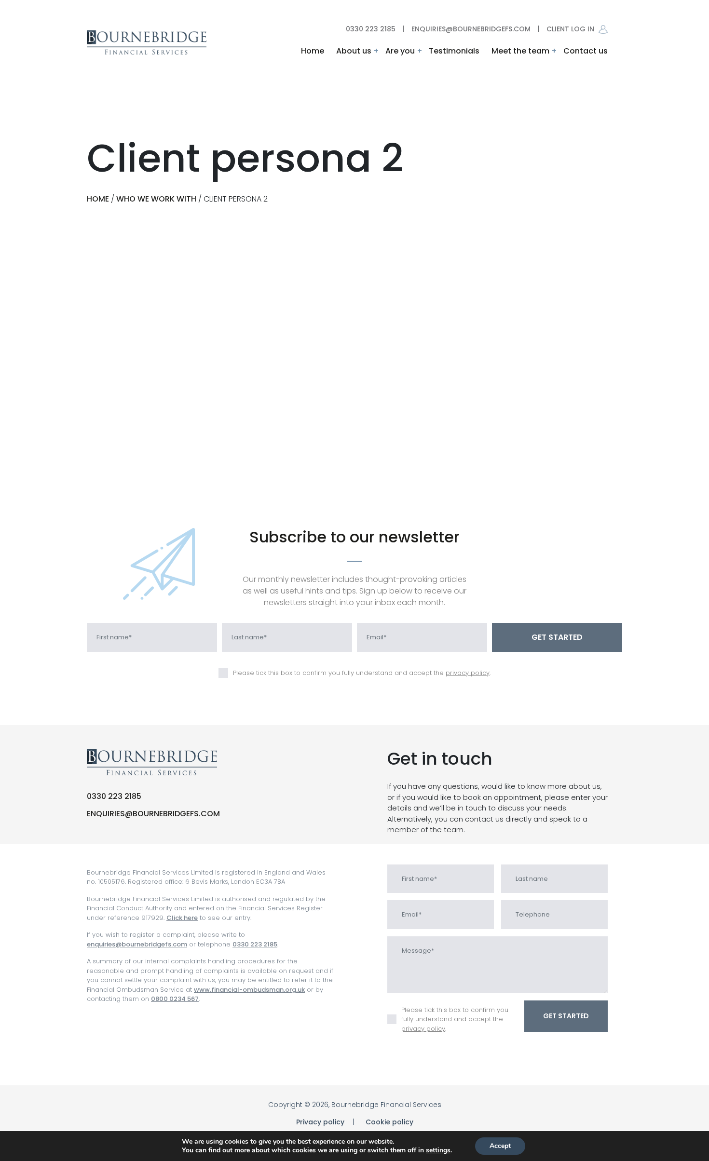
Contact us (585, 50)
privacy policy (468, 672)
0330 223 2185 (370, 29)
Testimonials (454, 50)
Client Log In (571, 29)
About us (353, 50)
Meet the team (520, 50)
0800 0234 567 (175, 998)
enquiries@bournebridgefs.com (471, 29)
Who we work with (156, 198)
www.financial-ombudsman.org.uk (249, 989)
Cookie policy (389, 1122)
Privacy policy (320, 1122)
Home (312, 50)
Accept (500, 1145)
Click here (182, 917)
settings (438, 1150)
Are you (400, 50)
